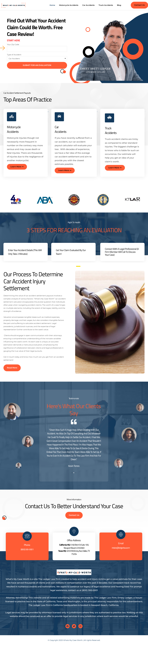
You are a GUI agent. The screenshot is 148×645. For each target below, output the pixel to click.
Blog (119, 5)
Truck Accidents (106, 5)
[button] (71, 472)
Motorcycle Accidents (68, 5)
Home (52, 5)
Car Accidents (88, 5)
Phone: (27, 545)
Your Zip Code (13, 44)
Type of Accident (14, 55)
